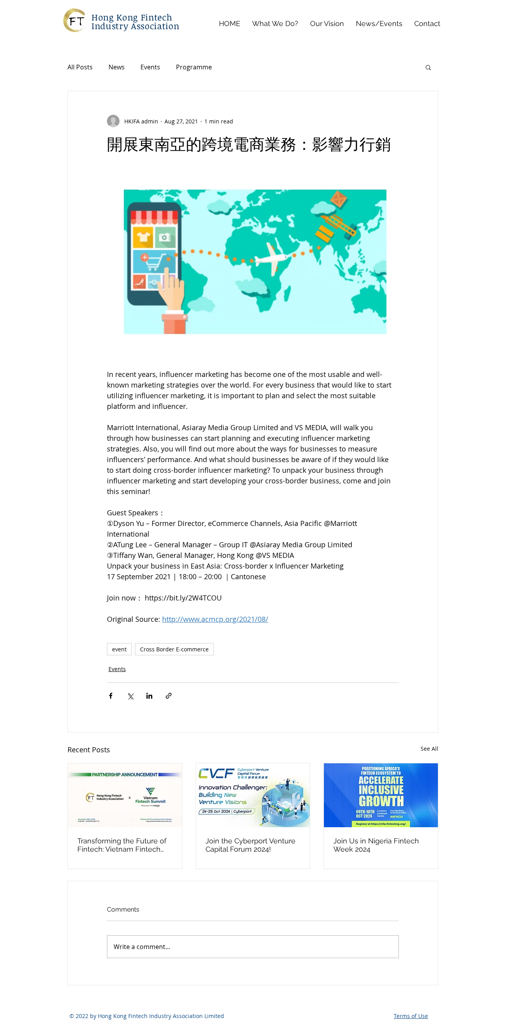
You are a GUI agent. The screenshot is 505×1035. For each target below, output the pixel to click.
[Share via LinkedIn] (149, 695)
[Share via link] (168, 695)
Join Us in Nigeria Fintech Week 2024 (376, 845)
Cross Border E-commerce (174, 649)
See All (429, 748)
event (119, 649)
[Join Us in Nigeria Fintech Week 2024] (381, 795)
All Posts (80, 67)
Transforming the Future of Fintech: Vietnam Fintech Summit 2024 (121, 845)
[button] (428, 67)
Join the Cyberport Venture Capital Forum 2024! (251, 845)
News (116, 67)
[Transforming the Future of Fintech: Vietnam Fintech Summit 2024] (125, 795)
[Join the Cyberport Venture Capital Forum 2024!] (253, 795)
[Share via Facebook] (110, 695)
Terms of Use (411, 1016)
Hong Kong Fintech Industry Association (135, 21)
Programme (194, 67)
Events (150, 67)
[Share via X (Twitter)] (130, 695)
